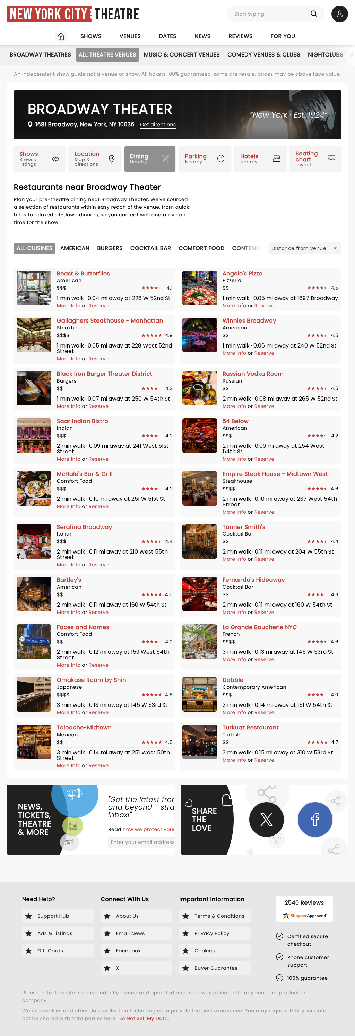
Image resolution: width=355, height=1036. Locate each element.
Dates (167, 36)
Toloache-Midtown (84, 727)
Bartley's (69, 580)
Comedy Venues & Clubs (263, 55)
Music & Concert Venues (182, 55)
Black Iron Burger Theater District (104, 374)
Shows (90, 36)
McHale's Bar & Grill (85, 474)
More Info (69, 305)
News (202, 36)
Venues (130, 36)
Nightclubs (325, 55)
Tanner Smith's (244, 527)
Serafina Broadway (84, 527)
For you (283, 36)
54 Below (236, 421)
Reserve (99, 305)
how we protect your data (156, 829)
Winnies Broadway (249, 321)
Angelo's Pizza (243, 273)
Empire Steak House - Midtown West (275, 474)
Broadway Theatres (40, 55)
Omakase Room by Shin (91, 680)
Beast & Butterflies (83, 273)
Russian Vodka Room (253, 374)
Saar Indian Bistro (82, 421)
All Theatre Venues (107, 55)
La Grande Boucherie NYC (260, 627)
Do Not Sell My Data (143, 1018)
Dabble (233, 680)
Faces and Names (83, 627)
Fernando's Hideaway (254, 580)
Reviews (241, 36)
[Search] (315, 14)
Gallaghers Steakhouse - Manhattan (110, 321)
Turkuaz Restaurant (251, 727)
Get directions (158, 124)
